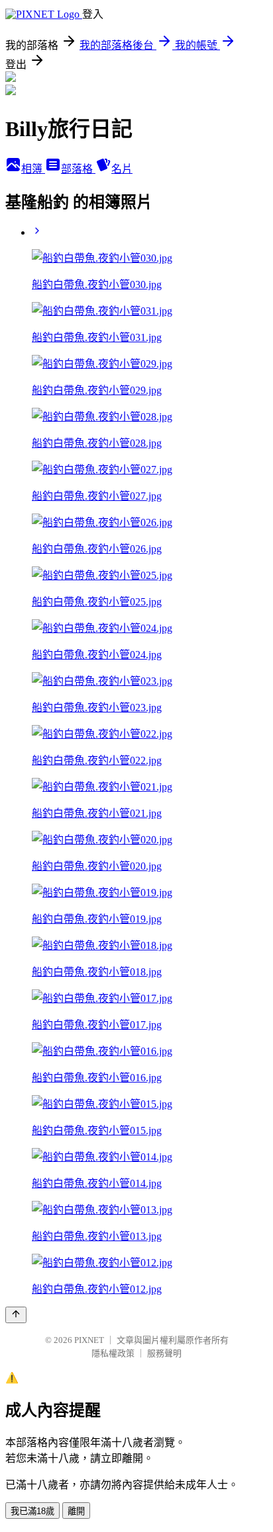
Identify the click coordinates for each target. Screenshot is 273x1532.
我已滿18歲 (32, 1511)
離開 (76, 1511)
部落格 (78, 168)
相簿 (33, 168)
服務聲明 (164, 1353)
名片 (122, 168)
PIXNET (89, 1340)
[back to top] (16, 1315)
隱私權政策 (113, 1353)
